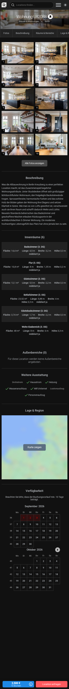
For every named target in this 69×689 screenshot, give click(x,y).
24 (37, 537)
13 (56, 524)
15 (23, 531)
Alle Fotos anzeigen (34, 163)
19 (50, 531)
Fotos (6, 33)
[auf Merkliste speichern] (50, 16)
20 (56, 531)
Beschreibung (22, 33)
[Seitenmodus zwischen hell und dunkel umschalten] (65, 5)
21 (17, 537)
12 (50, 524)
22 (23, 537)
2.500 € (16, 684)
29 (23, 544)
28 (17, 544)
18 (43, 531)
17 (37, 531)
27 (56, 537)
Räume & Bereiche (45, 33)
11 (43, 524)
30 (30, 544)
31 (50, 587)
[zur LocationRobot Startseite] (3, 5)
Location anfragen (51, 684)
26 (50, 537)
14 (17, 531)
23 (30, 537)
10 (37, 524)
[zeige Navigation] (58, 5)
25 (43, 537)
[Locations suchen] (32, 5)
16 (30, 531)
